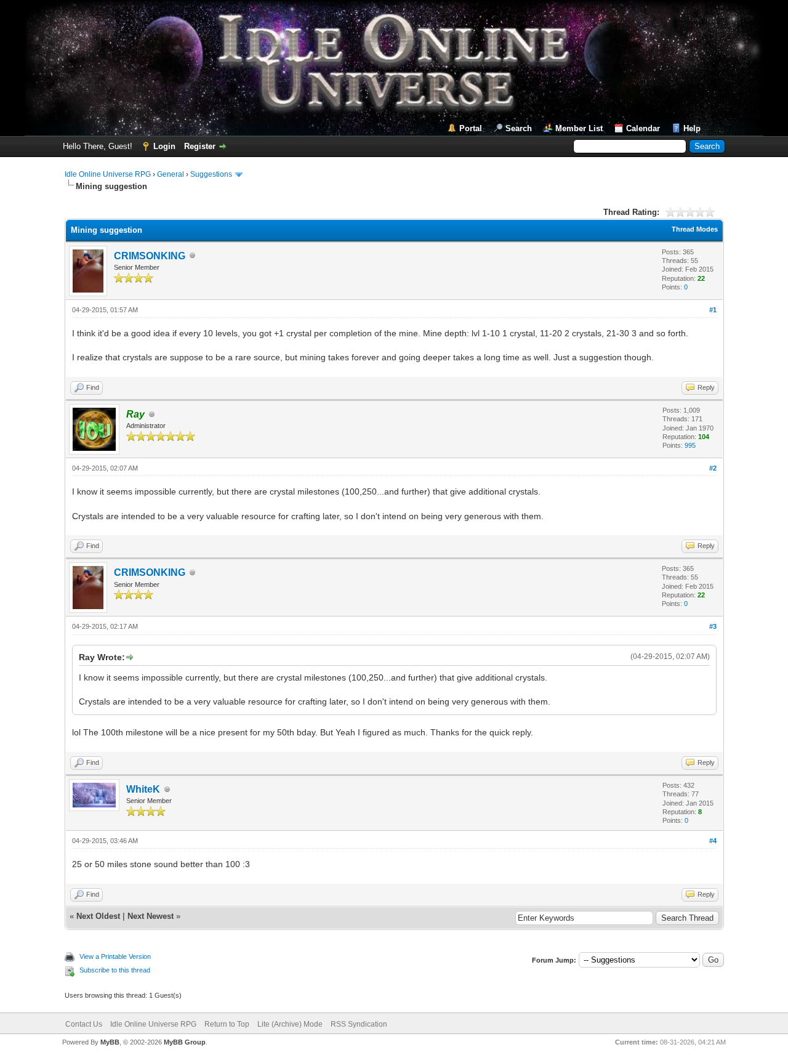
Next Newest (150, 916)
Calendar (643, 128)
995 (690, 445)
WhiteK (143, 789)
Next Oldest (98, 916)
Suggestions (211, 174)
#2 (713, 468)
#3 (713, 626)
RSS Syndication (359, 1024)
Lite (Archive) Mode (290, 1024)
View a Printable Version (115, 956)
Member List (579, 128)
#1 (713, 309)
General (170, 174)
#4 (713, 840)
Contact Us (83, 1024)
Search (518, 128)
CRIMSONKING (149, 256)
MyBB (109, 1042)
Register (199, 146)
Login (164, 146)
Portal (470, 128)
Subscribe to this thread (114, 970)
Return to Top (226, 1024)
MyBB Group (185, 1042)
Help (692, 128)
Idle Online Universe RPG (108, 174)
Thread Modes (695, 229)
